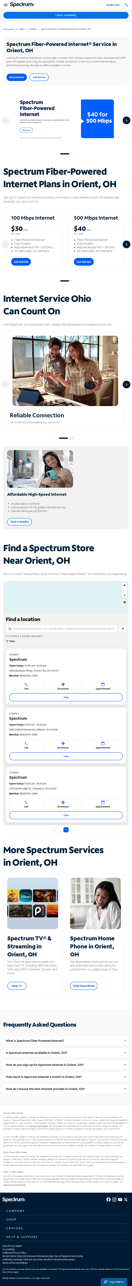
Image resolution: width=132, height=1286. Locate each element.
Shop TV (17, 985)
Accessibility (8, 1249)
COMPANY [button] (15, 1211)
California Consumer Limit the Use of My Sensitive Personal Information (38, 1259)
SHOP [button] (11, 1219)
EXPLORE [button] (15, 1228)
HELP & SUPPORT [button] (22, 1237)
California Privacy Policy (14, 1252)
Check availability (66, 15)
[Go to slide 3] (72, 438)
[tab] (66, 1211)
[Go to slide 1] (64, 153)
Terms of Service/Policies (15, 1262)
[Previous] (5, 120)
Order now (113, 4)
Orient (32, 29)
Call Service (39, 77)
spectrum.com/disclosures (14, 1184)
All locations (8, 29)
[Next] (126, 120)
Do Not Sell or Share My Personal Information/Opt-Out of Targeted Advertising (42, 1256)
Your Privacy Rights (12, 1245)
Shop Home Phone (84, 985)
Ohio (21, 29)
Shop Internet (16, 77)
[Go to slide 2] (71, 153)
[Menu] (5, 5)
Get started (21, 261)
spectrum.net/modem (38, 1126)
